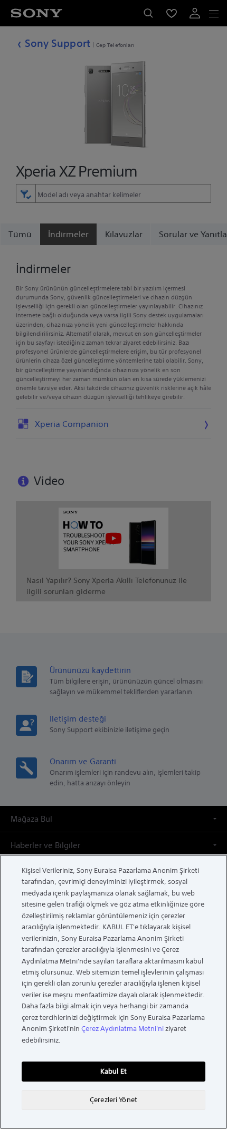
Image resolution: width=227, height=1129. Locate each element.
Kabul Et (113, 1071)
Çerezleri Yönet (113, 1099)
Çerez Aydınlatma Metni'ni (122, 1028)
